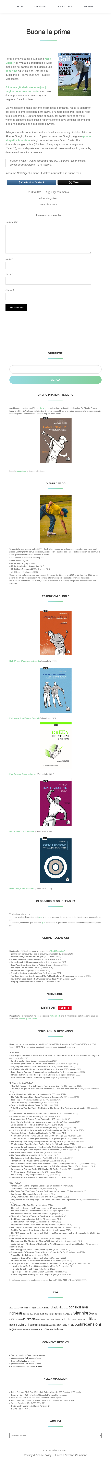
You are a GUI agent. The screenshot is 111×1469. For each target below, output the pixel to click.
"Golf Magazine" (57, 951)
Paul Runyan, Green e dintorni (23, 774)
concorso (64, 1308)
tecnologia (32, 1329)
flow (64, 1314)
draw (31, 1314)
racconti (76, 1324)
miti (55, 204)
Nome (9, 259)
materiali (65, 1319)
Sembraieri (89, 6)
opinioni (23, 1324)
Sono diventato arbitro (36, 1355)
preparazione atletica (54, 1325)
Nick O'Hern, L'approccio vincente (24, 661)
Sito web (9, 290)
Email (9, 274)
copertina (11, 71)
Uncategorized (49, 198)
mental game (81, 1319)
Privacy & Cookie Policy (37, 1455)
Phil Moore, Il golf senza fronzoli (24, 718)
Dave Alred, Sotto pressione (21, 889)
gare (69, 1313)
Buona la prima (48, 31)
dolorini (26, 1314)
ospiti (33, 1324)
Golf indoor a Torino (33, 1358)
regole (13, 1329)
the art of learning (45, 1329)
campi (46, 1307)
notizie (13, 1324)
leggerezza (51, 1319)
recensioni (91, 1324)
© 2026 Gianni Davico (55, 1450)
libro (42, 408)
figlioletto (53, 1314)
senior (25, 1329)
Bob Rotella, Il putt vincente (21, 831)
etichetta (44, 1313)
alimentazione (14, 1308)
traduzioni (58, 1329)
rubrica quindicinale (28, 1019)
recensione (21, 471)
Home (20, 6)
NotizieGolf (55, 1016)
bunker (39, 1308)
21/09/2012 (34, 192)
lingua (58, 1319)
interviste (46, 204)
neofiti (94, 1319)
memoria (73, 1319)
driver (36, 1314)
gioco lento (19, 1319)
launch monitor (41, 1319)
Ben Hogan (31, 1308)
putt (66, 1324)
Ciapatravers (41, 6)
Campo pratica (65, 6)
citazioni (56, 1307)
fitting (60, 1314)
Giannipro (82, 1313)
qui (40, 917)
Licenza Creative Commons (71, 1455)
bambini (23, 1308)
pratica (40, 1324)
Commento (11, 222)
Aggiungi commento (57, 192)
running (19, 1329)
